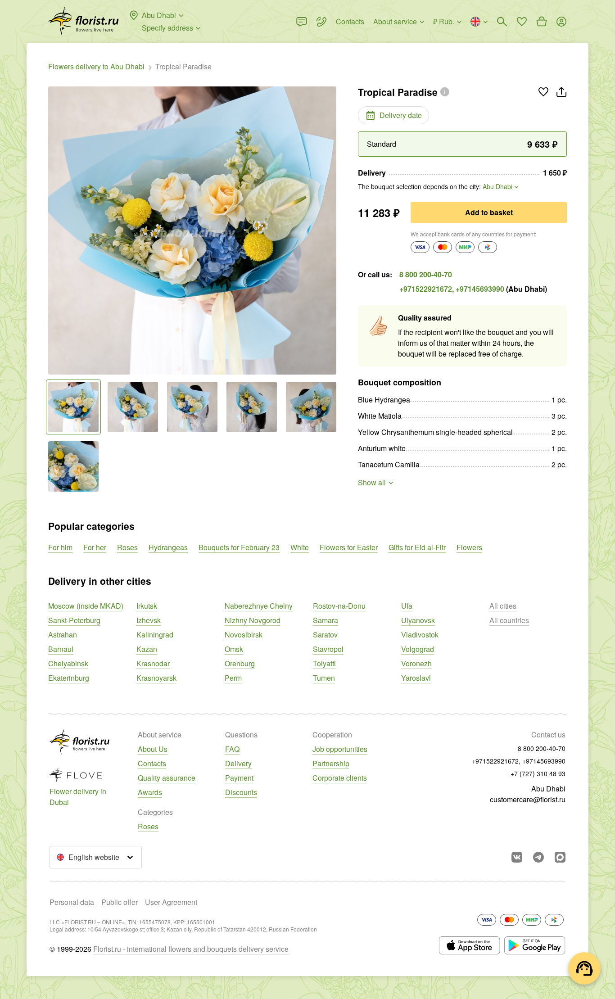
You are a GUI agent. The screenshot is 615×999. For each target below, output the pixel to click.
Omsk (234, 649)
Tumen (324, 678)
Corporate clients (339, 778)
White (299, 547)
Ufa (406, 606)
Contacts (152, 763)
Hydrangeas (168, 547)
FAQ (232, 749)
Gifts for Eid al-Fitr (417, 547)
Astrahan (62, 634)
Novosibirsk (243, 634)
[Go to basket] (542, 22)
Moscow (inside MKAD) (85, 606)
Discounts (241, 792)
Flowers (469, 547)
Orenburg (240, 663)
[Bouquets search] (502, 22)
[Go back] (52, 230)
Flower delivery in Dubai (78, 796)
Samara (325, 620)
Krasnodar (153, 663)
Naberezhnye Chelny (259, 606)
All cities (502, 606)
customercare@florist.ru (527, 799)
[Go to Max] (560, 857)
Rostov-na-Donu (339, 606)
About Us (152, 749)
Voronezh (416, 663)
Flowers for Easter (349, 547)
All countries (509, 620)
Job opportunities (339, 749)
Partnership (330, 763)
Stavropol (328, 649)
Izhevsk (148, 620)
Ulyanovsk (418, 620)
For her (94, 547)
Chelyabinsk (68, 663)
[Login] (561, 22)
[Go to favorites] (522, 22)
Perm (233, 678)
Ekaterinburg (68, 678)
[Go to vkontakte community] (517, 857)
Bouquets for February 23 (239, 547)
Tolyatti (324, 663)
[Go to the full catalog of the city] (83, 21)
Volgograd (417, 649)
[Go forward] (332, 230)
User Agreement (171, 902)
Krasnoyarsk (156, 678)
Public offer (119, 902)
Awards (150, 792)
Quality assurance (166, 778)
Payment (239, 778)
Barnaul (60, 649)
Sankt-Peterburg (74, 620)
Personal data (72, 902)
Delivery (238, 763)
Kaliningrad (154, 634)
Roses (127, 547)
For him (60, 547)
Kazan (146, 649)
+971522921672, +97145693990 (451, 289)
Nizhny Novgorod (252, 620)
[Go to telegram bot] (538, 857)
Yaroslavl (416, 678)
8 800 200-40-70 (425, 274)
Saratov (325, 634)
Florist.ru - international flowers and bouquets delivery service (191, 949)
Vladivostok (420, 634)
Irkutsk (146, 606)
